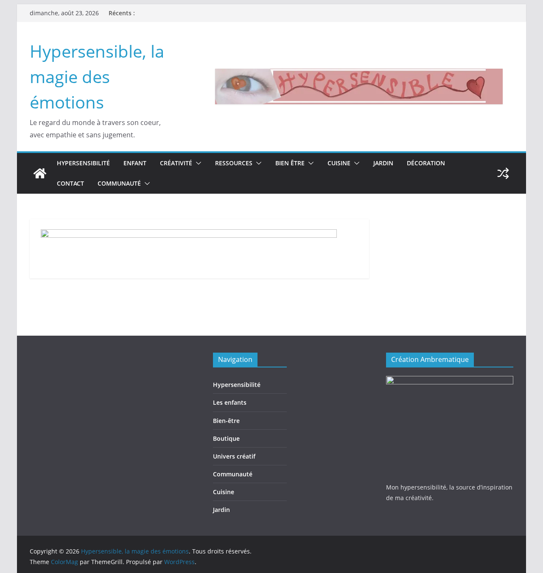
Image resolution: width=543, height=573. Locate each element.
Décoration (426, 163)
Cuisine (338, 163)
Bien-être (226, 421)
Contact (70, 183)
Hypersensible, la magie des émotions (97, 76)
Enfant (134, 163)
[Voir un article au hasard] (503, 173)
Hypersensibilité (83, 163)
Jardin (383, 163)
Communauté (119, 183)
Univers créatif (234, 456)
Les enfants (229, 402)
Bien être (290, 163)
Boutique (226, 438)
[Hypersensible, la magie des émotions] (40, 173)
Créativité (176, 163)
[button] (197, 163)
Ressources (233, 163)
